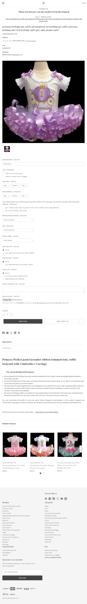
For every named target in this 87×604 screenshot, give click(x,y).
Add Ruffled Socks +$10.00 (14, 279)
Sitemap (5, 544)
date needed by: (11, 192)
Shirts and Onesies (52, 525)
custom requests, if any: (13, 284)
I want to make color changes (16, 176)
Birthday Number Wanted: (14, 215)
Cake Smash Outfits (52, 523)
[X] (11, 332)
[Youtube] (61, 499)
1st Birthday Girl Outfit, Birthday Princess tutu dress (42, 466)
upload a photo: (10, 296)
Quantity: (5, 311)
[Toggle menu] (3, 3)
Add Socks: (9, 269)
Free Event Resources (53, 535)
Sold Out (5, 511)
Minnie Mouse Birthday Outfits (56, 518)
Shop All (48, 542)
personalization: (10, 160)
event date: (9, 181)
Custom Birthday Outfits (11, 506)
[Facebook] (3, 332)
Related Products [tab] (9, 424)
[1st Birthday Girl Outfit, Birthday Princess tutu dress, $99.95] (42, 444)
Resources (6, 518)
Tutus (47, 520)
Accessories (49, 532)
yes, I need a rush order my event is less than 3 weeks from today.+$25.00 (32, 208)
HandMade (6, 553)
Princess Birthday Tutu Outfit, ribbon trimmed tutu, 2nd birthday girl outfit (68, 465)
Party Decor (49, 537)
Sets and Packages (52, 530)
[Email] (7, 332)
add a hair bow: (10, 246)
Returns (5, 520)
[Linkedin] (15, 332)
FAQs (4, 532)
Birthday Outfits (51, 516)
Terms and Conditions (10, 537)
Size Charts (6, 528)
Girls (46, 509)
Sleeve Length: (10, 236)
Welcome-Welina (8, 523)
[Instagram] (54, 499)
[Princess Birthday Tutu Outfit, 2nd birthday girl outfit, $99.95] (15, 444)
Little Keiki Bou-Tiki (9, 550)
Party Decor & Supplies (11, 530)
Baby (46, 506)
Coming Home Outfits (52, 513)
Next (82, 449)
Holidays (48, 528)
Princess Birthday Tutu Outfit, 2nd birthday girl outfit (13, 466)
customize (6, 348)
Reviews (5, 542)
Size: (7, 226)
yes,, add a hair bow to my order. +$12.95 (19, 253)
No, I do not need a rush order (16, 211)
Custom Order (7, 509)
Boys (46, 511)
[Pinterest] (19, 332)
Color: (8, 170)
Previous (3, 449)
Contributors (7, 525)
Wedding (48, 540)
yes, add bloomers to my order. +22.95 (19, 265)
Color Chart (6, 513)
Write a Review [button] (31, 41)
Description (7, 342)
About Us (5, 540)
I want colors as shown (13, 173)
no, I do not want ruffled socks (16, 276)
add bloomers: (10, 258)
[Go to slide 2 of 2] (44, 473)
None (7, 250)
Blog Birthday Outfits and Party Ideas (16, 516)
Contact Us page (8, 535)
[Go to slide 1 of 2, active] (40, 473)
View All (5, 555)
